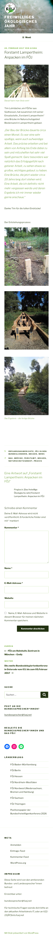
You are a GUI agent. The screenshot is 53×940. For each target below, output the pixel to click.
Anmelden (15, 845)
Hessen (33, 454)
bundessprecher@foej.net (18, 714)
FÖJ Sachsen (17, 798)
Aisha (33, 48)
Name (8, 568)
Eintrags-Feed (17, 851)
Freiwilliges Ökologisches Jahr (20, 21)
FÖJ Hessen (16, 776)
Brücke (18, 458)
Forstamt (30, 458)
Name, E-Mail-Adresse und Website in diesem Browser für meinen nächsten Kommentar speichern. (26, 617)
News (42, 454)
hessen (42, 458)
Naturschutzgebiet (21, 461)
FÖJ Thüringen (17, 804)
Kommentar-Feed (19, 857)
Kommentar (11, 527)
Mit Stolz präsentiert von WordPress (21, 933)
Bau (11, 458)
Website (8, 598)
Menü (28, 37)
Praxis (38, 461)
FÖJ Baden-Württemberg (23, 764)
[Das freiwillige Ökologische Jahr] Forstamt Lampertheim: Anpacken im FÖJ (29, 492)
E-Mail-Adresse (13, 583)
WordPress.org (18, 863)
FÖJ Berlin (15, 770)
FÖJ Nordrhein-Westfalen (23, 782)
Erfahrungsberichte (21, 451)
